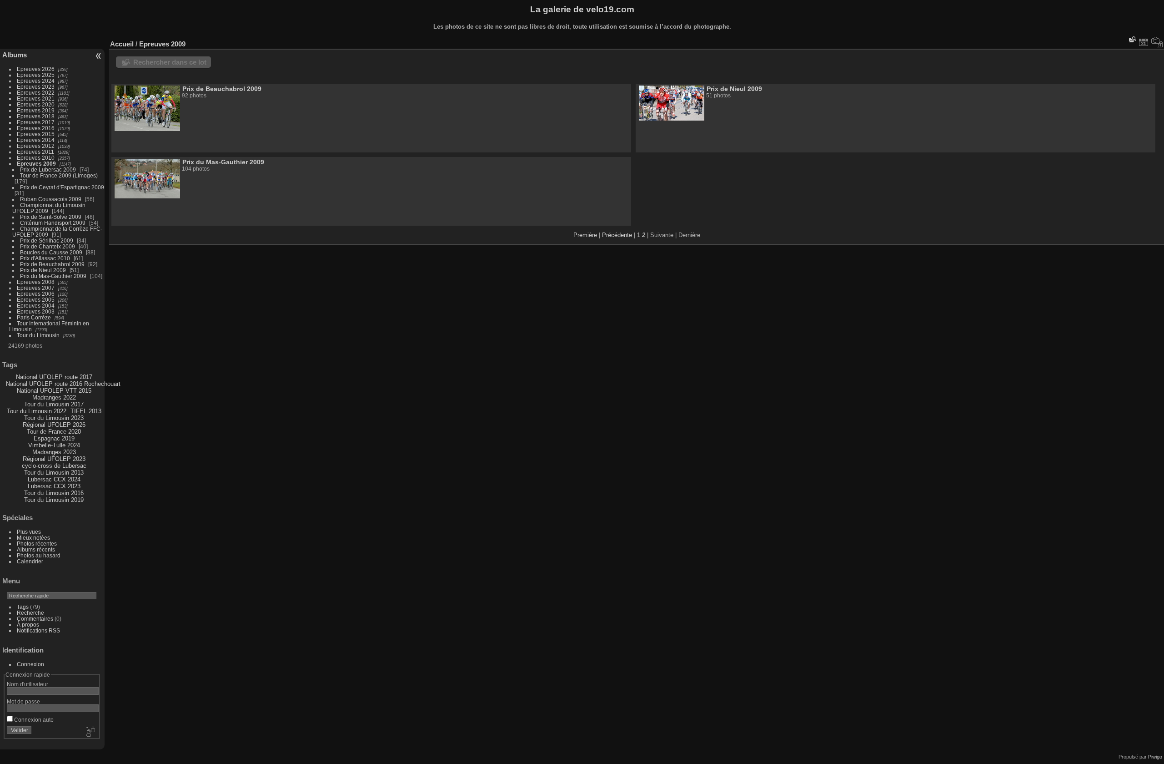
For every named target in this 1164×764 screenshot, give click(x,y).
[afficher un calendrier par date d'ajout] (1143, 42)
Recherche (30, 613)
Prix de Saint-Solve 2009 (50, 217)
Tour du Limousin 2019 (54, 499)
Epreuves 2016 (36, 128)
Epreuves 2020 (36, 104)
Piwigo (1155, 756)
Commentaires (35, 619)
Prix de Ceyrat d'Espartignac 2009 (62, 187)
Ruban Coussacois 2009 (50, 199)
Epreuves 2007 (36, 288)
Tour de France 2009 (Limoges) (59, 175)
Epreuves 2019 (36, 110)
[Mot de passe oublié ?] (90, 732)
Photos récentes (37, 543)
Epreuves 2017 (36, 122)
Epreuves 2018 (36, 116)
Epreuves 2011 (35, 152)
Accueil (122, 44)
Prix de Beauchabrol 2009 (52, 264)
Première (585, 235)
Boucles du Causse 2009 (51, 252)
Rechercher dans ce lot (169, 62)
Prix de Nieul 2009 (43, 270)
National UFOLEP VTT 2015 (54, 390)
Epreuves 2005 (36, 300)
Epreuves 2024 (36, 81)
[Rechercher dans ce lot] (1132, 39)
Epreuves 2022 (36, 93)
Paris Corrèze (34, 317)
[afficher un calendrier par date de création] (1157, 42)
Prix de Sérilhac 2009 (46, 240)
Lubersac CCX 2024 (54, 479)
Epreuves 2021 (36, 98)
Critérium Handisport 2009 (52, 223)
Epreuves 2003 (36, 311)
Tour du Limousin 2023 (54, 418)
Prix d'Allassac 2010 (45, 258)
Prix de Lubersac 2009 (48, 169)
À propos (28, 624)
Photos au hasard (38, 555)
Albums (14, 55)
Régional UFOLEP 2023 (54, 458)
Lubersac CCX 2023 (54, 486)
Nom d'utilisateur (27, 684)
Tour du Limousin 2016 (54, 493)
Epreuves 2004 (36, 306)
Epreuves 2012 (36, 146)
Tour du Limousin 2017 (54, 404)
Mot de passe (23, 701)
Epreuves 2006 (36, 294)
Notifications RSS (38, 630)
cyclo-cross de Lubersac (54, 465)
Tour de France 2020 (54, 431)
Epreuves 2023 (36, 87)
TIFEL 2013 (85, 411)
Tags (23, 607)
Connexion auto (33, 720)
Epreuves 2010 (36, 158)
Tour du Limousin (38, 335)
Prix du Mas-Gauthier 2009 (53, 276)
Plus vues (29, 532)
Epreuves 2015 (36, 134)
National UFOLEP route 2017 (54, 377)
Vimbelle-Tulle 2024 (54, 445)
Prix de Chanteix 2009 (47, 246)
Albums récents (36, 549)
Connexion (30, 664)
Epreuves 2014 (36, 140)
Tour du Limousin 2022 (36, 411)
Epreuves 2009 (36, 164)
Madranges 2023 (54, 452)
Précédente (617, 235)
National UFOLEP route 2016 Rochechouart (63, 383)
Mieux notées (33, 538)
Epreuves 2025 (36, 75)
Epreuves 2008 (36, 282)
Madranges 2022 (54, 397)
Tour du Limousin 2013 (54, 472)
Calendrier (30, 561)
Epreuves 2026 (36, 69)
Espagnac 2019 (54, 438)
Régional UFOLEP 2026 (54, 424)
